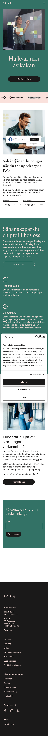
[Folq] (7, 3)
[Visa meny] (44, 3)
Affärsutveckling (10, 691)
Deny (24, 397)
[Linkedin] (18, 710)
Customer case (10, 660)
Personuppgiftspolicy (12, 652)
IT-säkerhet (8, 696)
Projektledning (10, 687)
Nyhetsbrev (9, 724)
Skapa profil (18, 264)
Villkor (6, 648)
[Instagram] (11, 710)
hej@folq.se (9, 611)
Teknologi (8, 678)
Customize (22, 390)
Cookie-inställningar (12, 665)
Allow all (24, 382)
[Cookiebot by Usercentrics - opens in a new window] (35, 336)
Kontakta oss (19, 481)
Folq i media (9, 656)
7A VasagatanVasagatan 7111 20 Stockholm (11, 623)
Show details (35, 375)
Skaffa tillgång (24, 78)
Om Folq (7, 643)
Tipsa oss (8, 630)
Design (7, 683)
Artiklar (7, 719)
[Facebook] (5, 710)
